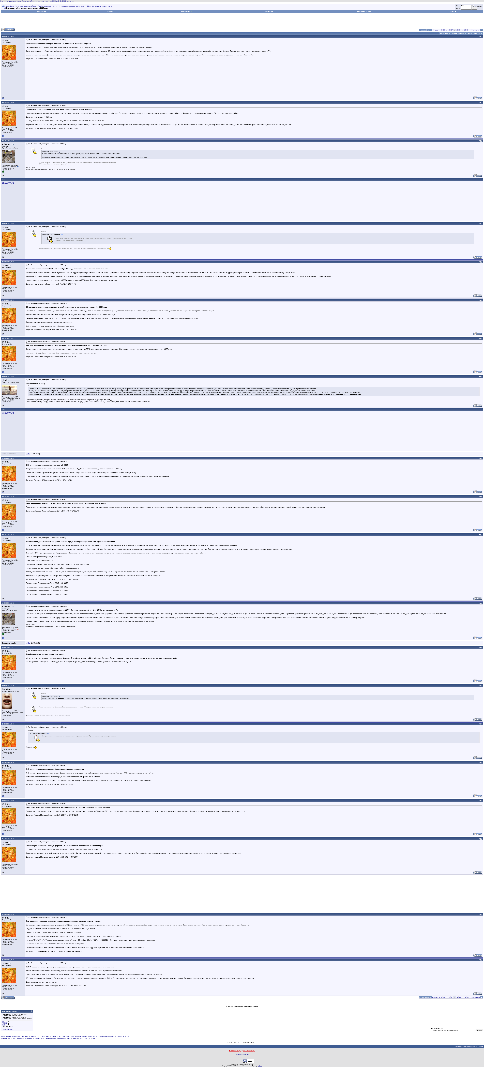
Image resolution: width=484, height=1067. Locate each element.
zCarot (260, 1066)
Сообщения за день (364, 11)
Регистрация (41, 11)
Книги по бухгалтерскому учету (58, 1036)
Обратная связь (459, 1046)
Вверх (481, 1046)
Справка (110, 11)
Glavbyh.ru (8, 183)
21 (462, 30)
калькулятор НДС (39, 1036)
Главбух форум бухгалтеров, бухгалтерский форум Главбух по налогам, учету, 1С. (31, 6)
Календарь (269, 11)
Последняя (476, 30)
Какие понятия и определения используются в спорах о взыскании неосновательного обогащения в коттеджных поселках (48, 1038)
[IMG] (3, 1025)
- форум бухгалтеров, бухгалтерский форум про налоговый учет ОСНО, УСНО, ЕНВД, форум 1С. (37, 1)
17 (452, 30)
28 (467, 30)
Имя (457, 6)
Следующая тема (250, 1006)
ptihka (28, 454)
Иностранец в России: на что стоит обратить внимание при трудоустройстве (100, 1036)
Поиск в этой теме (458, 33)
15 (446, 30)
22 (465, 30)
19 (457, 30)
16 (449, 30)
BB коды (4, 1022)
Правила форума (7, 1029)
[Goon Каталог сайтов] (248, 1063)
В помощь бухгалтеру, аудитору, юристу (72, 6)
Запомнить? (478, 6)
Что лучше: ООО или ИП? (22, 1036)
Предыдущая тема (235, 1006)
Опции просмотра (474, 33)
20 (460, 30)
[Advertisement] (242, 20)
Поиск (452, 11)
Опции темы (444, 33)
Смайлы (4, 1023)
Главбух (469, 1046)
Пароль (458, 8)
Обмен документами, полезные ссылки (99, 6)
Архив (475, 1046)
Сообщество (185, 11)
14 (444, 30)
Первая (435, 30)
